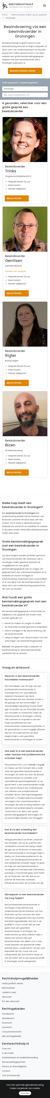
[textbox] (24, 94)
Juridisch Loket (9, 992)
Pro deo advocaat (10, 1001)
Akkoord (25, 1093)
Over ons (6, 1048)
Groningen (10, 18)
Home (4, 15)
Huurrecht (7, 1027)
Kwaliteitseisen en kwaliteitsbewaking (20, 1057)
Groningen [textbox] (9, 88)
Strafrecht (7, 1022)
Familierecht (8, 1013)
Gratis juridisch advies (12, 983)
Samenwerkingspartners (14, 1062)
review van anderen (15, 271)
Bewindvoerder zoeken (22, 70)
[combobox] (25, 88)
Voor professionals (11, 1075)
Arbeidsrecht (8, 1018)
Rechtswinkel (8, 988)
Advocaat (7, 996)
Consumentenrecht (12, 1031)
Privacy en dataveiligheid (14, 1066)
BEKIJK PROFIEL (14, 198)
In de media (8, 1053)
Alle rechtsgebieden (11, 1036)
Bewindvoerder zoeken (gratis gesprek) (29, 15)
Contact (6, 1071)
